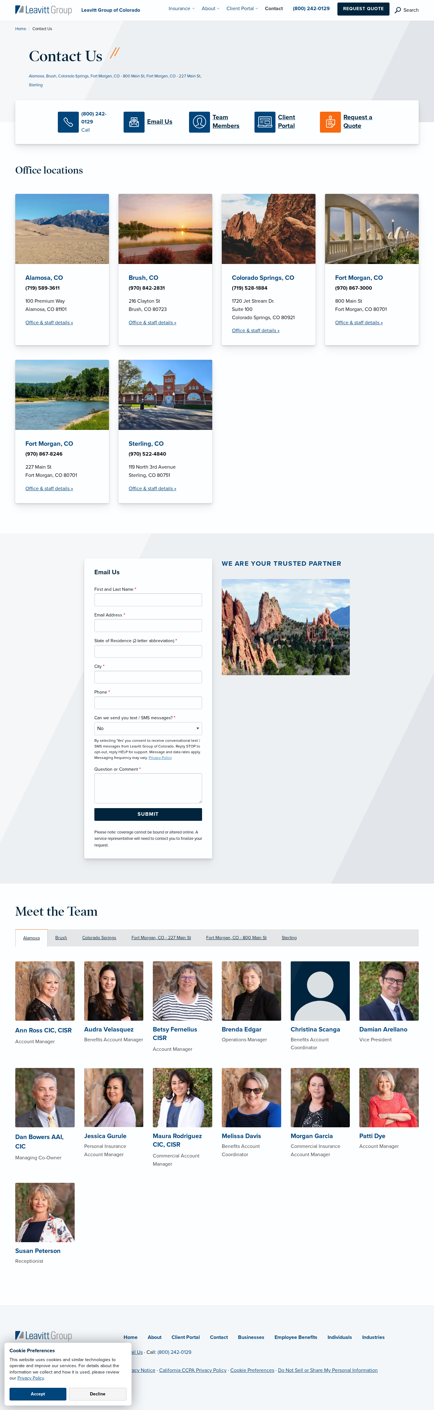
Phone (102, 692)
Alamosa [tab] (31, 938)
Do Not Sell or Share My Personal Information (328, 1370)
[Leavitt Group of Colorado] (43, 10)
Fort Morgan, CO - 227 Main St (173, 76)
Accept (38, 1394)
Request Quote (363, 8)
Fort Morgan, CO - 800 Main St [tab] (236, 937)
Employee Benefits (296, 1337)
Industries (373, 1337)
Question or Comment (117, 769)
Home (20, 28)
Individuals (340, 1337)
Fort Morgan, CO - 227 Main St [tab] (161, 937)
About (154, 1337)
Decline (97, 1394)
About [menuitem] (208, 8)
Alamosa (36, 76)
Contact (219, 1337)
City (99, 666)
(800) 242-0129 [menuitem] (311, 8)
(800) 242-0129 (174, 1352)
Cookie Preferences (252, 1370)
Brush (51, 76)
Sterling (36, 85)
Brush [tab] (61, 937)
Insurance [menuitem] (179, 8)
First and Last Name (115, 589)
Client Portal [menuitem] (240, 8)
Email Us (133, 1352)
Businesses (251, 1337)
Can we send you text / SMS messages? (134, 718)
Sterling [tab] (289, 937)
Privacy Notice (139, 1370)
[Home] (43, 1336)
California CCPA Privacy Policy (193, 1370)
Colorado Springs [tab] (99, 937)
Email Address (109, 615)
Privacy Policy (30, 1378)
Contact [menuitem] (274, 8)
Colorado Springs (73, 76)
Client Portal (186, 1337)
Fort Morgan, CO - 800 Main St (118, 76)
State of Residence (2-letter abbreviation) (135, 640)
